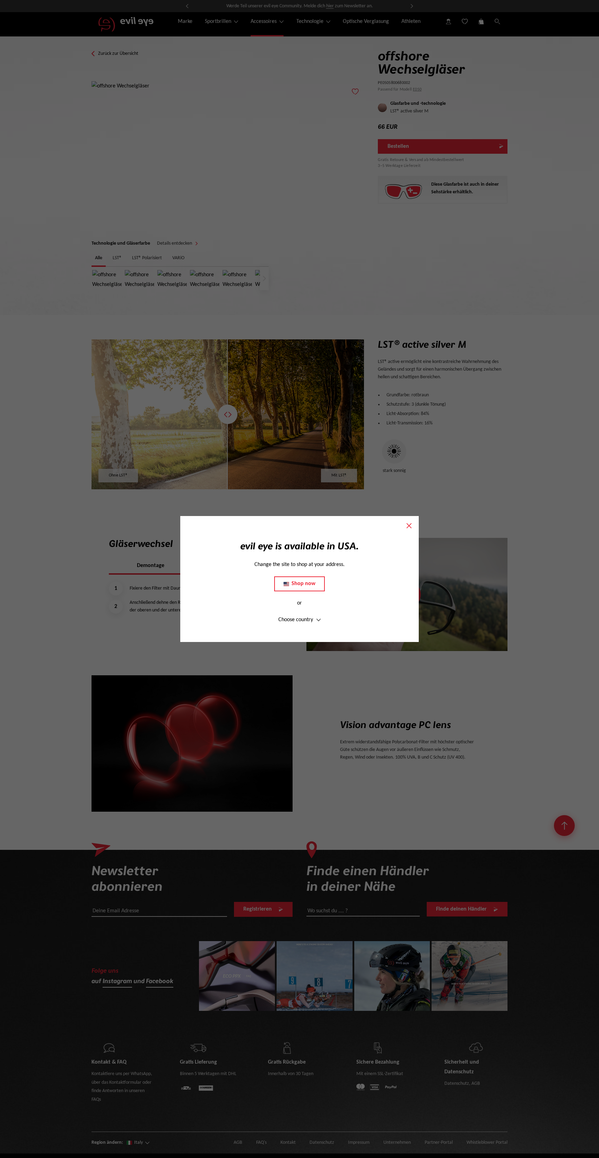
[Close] (409, 526)
